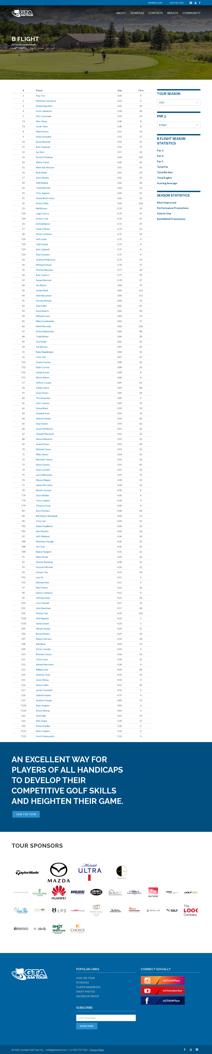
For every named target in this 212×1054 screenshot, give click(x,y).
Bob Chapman (43, 146)
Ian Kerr (40, 152)
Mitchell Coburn (44, 459)
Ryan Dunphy (43, 254)
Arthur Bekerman (45, 331)
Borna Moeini (43, 633)
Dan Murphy (42, 531)
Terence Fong (43, 505)
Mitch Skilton (43, 377)
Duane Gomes (43, 362)
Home (14, 48)
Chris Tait (41, 357)
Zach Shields (42, 177)
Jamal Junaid (42, 623)
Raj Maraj (40, 644)
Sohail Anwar (42, 372)
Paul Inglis (41, 305)
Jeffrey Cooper (44, 382)
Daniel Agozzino (44, 105)
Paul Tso (40, 95)
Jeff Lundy (41, 239)
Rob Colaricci (42, 275)
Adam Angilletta (44, 526)
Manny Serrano (44, 638)
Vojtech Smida (43, 418)
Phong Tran (42, 613)
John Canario (42, 403)
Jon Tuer (40, 546)
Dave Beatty (42, 310)
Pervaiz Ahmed (43, 300)
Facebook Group (87, 996)
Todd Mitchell (43, 187)
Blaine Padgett (43, 551)
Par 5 (160, 161)
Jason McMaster (44, 428)
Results (172, 12)
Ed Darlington (43, 223)
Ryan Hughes (43, 705)
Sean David (41, 423)
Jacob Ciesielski (44, 690)
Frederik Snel (42, 413)
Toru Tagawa (42, 193)
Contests (156, 12)
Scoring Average (167, 183)
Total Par (162, 166)
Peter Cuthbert (44, 234)
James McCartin (44, 485)
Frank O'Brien (43, 228)
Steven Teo (42, 572)
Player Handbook (88, 987)
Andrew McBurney (45, 259)
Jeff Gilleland (42, 536)
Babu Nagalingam (45, 351)
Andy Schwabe (43, 136)
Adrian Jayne (42, 387)
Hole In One (164, 213)
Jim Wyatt (41, 285)
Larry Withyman (44, 474)
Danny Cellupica (44, 592)
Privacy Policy (97, 1050)
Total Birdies (165, 172)
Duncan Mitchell (44, 567)
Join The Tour (176, 3)
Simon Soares (43, 464)
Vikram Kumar (43, 628)
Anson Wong (43, 710)
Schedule (137, 12)
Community (191, 12)
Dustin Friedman (44, 157)
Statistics (23, 48)
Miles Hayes (42, 454)
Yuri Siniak (41, 341)
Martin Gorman (44, 490)
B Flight (163, 124)
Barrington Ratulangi (46, 515)
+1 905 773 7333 (78, 1050)
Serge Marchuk (44, 280)
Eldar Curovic (43, 367)
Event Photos (85, 991)
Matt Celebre (43, 731)
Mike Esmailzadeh (45, 321)
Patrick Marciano (44, 269)
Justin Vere (42, 126)
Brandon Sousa (44, 654)
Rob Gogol (41, 720)
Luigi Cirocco (42, 213)
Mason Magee (43, 480)
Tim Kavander (43, 398)
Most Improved (166, 202)
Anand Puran (42, 444)
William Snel (42, 669)
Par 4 (160, 155)
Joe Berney (42, 346)
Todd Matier (42, 336)
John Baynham (43, 608)
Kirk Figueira (42, 618)
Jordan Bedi (42, 290)
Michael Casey (43, 449)
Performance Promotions (173, 207)
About (121, 12)
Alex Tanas (41, 121)
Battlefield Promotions (171, 218)
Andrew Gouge (44, 700)
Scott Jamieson (44, 111)
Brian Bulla (41, 172)
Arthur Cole (42, 218)
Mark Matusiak (43, 326)
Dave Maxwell (43, 141)
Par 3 (32, 48)
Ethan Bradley (43, 726)
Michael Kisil (42, 582)
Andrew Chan (43, 674)
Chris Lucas (42, 659)
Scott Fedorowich (45, 736)
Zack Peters (42, 392)
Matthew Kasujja (44, 541)
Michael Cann (43, 316)
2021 (161, 102)
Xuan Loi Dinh (43, 469)
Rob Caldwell (42, 249)
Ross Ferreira (43, 510)
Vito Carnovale (43, 116)
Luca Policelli (42, 603)
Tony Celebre (43, 500)
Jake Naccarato (44, 295)
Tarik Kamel (42, 244)
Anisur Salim (42, 685)
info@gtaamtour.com (57, 1050)
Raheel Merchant (45, 664)
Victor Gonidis (43, 649)
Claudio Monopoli (45, 433)
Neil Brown (41, 208)
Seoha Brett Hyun (45, 198)
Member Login (155, 3)
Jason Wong (42, 679)
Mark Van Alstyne (45, 167)
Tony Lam (41, 521)
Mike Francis (42, 131)
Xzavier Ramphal (44, 562)
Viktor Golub (42, 162)
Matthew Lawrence (46, 100)
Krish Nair (41, 715)
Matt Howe (42, 587)
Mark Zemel (42, 556)
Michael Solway (44, 264)
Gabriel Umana (43, 695)
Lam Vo (39, 577)
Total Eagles (164, 177)
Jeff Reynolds (43, 597)
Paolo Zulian (42, 203)
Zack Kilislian (42, 495)
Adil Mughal (42, 182)
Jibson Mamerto (44, 439)
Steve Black (42, 408)
